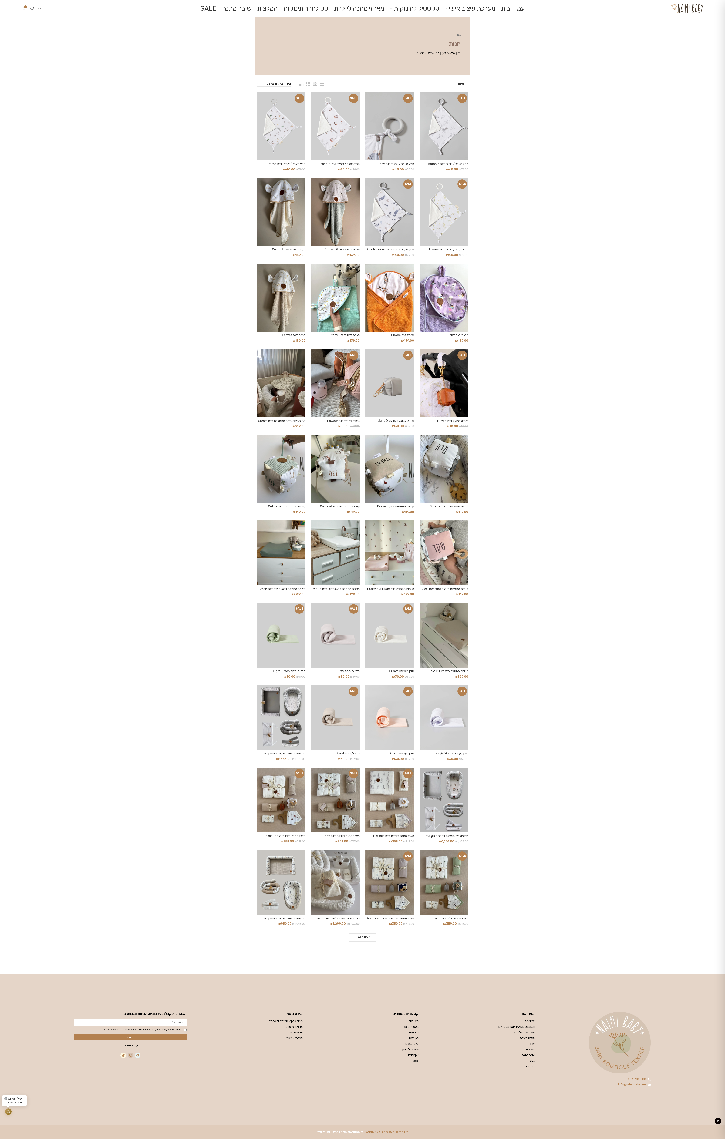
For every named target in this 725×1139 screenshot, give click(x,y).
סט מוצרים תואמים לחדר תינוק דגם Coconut (446, 837)
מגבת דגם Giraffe (402, 335)
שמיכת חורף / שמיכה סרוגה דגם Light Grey (390, 1002)
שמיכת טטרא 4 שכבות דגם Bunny (338, 1083)
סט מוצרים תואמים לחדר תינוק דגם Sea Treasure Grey (284, 919)
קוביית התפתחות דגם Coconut (340, 506)
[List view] (322, 84)
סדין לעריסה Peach (401, 753)
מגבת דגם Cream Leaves (288, 249)
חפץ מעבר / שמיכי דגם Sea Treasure (390, 249)
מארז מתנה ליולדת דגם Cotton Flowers (448, 919)
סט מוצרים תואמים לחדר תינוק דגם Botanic (284, 755)
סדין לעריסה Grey (348, 671)
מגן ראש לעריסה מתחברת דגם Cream (281, 421)
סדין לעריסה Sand (348, 753)
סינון (461, 84)
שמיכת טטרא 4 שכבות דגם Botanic (391, 1083)
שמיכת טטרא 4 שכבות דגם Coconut (282, 1083)
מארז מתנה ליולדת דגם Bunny (340, 836)
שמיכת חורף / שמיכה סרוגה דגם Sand (444, 1083)
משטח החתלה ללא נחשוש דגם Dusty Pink (390, 590)
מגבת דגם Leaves (293, 335)
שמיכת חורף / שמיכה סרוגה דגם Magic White (340, 1002)
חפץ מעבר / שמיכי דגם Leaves (448, 249)
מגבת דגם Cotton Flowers (342, 249)
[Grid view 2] (315, 84)
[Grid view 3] (308, 84)
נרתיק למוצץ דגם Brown (452, 421)
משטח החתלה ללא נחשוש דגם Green (282, 589)
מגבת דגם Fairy (458, 335)
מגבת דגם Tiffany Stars (344, 335)
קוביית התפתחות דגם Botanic (449, 506)
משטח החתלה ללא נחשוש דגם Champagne (449, 672)
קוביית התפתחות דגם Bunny (395, 506)
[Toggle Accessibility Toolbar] (718, 1121)
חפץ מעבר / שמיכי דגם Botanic (448, 164)
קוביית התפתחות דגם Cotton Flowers (286, 508)
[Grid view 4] (301, 84)
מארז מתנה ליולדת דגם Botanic (393, 836)
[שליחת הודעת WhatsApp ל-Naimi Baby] (8, 1111)
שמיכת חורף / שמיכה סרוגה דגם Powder (285, 1002)
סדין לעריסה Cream (401, 671)
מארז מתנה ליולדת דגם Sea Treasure (390, 918)
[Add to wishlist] (422, 107)
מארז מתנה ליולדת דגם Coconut (284, 836)
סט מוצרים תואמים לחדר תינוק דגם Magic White (338, 919)
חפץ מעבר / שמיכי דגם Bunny (395, 164)
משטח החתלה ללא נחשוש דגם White (336, 589)
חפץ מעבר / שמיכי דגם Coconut (339, 164)
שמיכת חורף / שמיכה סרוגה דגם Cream (448, 1002)
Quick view (422, 98)
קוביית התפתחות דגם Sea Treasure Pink (445, 590)
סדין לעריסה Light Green (289, 671)
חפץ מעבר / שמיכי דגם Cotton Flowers (285, 165)
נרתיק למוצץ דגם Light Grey (395, 420)
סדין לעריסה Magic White (451, 753)
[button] (40, 8)
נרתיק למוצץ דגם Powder (343, 421)
